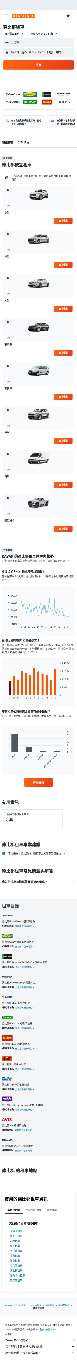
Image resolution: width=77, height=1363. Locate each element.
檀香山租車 (16, 1235)
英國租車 (50, 1305)
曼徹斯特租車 (17, 1275)
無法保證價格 (48, 1329)
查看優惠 (63, 220)
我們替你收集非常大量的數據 (24, 1346)
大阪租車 (15, 1240)
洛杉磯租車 (16, 1250)
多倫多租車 (16, 1230)
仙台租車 (15, 1260)
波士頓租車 (16, 1270)
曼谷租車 (15, 1245)
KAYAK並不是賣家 (16, 1340)
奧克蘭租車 (16, 1265)
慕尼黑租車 (16, 1280)
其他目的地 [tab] (14, 1209)
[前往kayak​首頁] (23, 16)
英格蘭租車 (64, 1305)
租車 (23, 1305)
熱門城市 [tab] (52, 1209)
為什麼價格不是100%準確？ (23, 1353)
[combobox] (14, 33)
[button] (6, 16)
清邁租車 (15, 1255)
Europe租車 (35, 1305)
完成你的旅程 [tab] (34, 1209)
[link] (38, 782)
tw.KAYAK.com (10, 1305)
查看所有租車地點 (23, 926)
